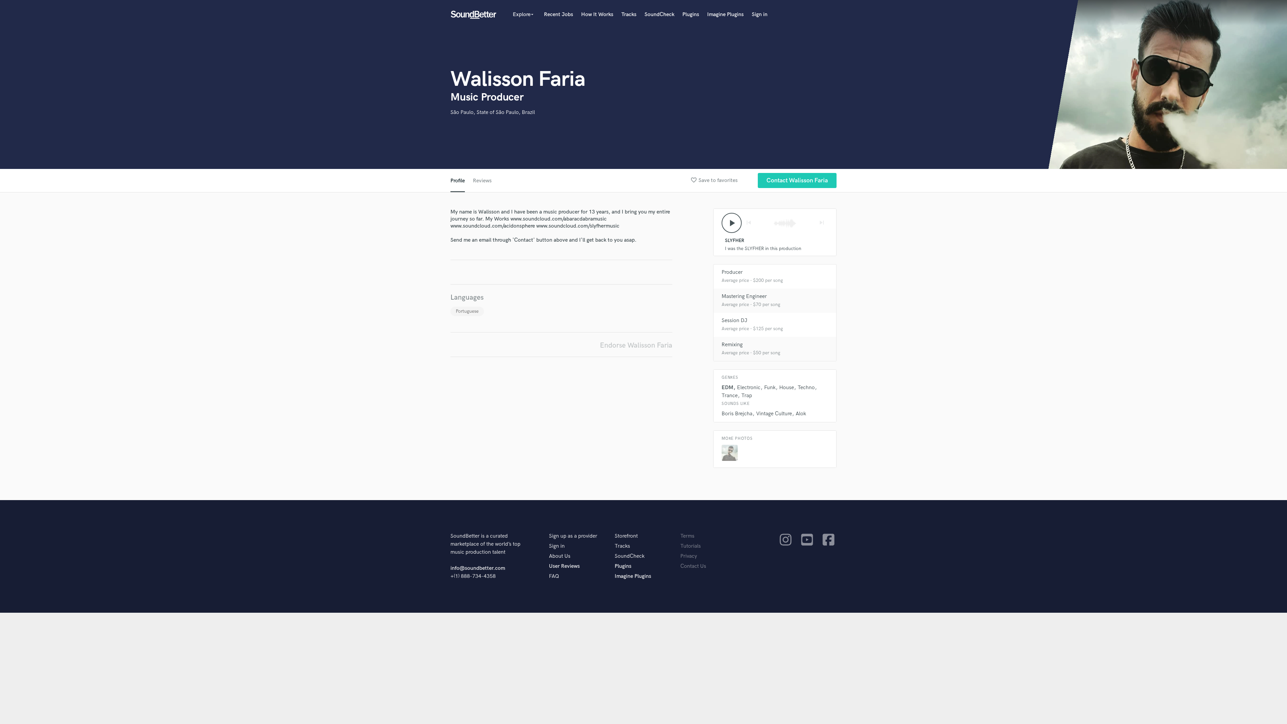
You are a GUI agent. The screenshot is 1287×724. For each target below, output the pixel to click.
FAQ (554, 576)
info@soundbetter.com (477, 568)
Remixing (732, 345)
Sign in (760, 14)
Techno (806, 387)
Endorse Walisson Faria (636, 345)
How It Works (597, 14)
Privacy (688, 556)
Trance (730, 396)
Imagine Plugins (725, 14)
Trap (746, 396)
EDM (727, 387)
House (786, 387)
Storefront (626, 536)
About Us (559, 556)
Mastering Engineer (744, 296)
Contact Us (693, 566)
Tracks (628, 14)
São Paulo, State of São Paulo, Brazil (492, 112)
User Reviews (564, 566)
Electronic (748, 387)
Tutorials (690, 546)
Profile (457, 181)
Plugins (690, 14)
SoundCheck (659, 14)
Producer (732, 272)
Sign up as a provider (573, 536)
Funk (770, 387)
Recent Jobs (558, 14)
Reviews (482, 181)
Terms (687, 536)
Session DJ (734, 320)
